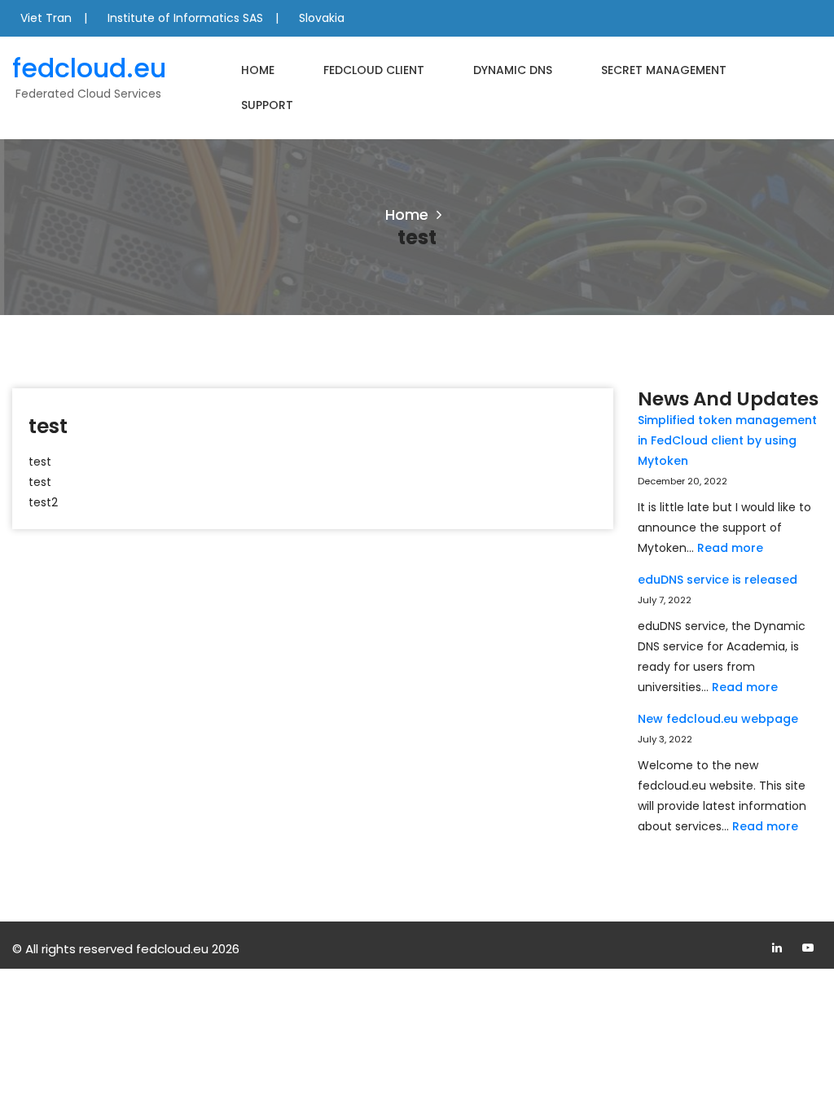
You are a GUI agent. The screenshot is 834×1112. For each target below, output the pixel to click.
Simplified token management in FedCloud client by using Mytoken (727, 440)
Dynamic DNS (512, 70)
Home (257, 70)
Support (267, 105)
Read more (730, 548)
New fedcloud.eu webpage (718, 719)
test (48, 426)
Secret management (663, 70)
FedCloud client (373, 70)
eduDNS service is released (717, 579)
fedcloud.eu (89, 68)
